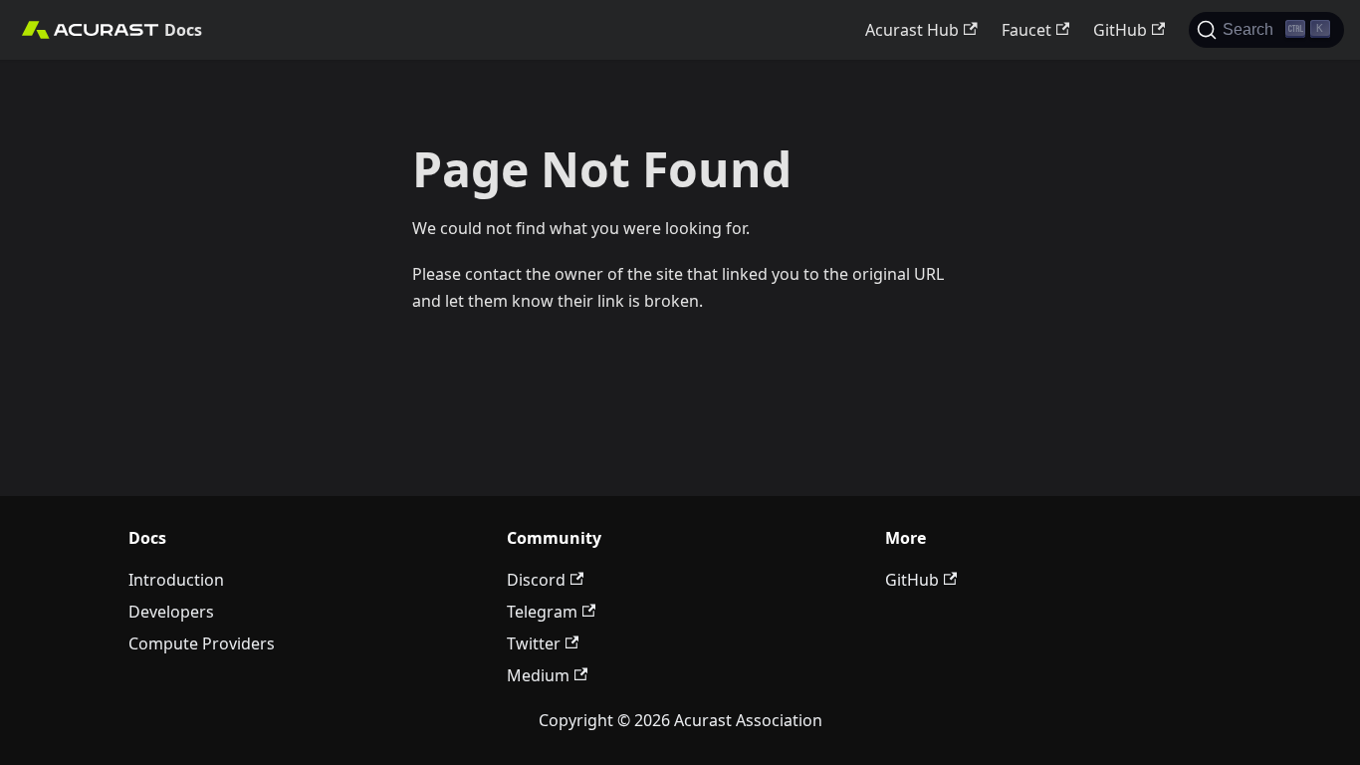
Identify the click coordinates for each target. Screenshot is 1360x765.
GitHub (1120, 30)
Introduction (176, 580)
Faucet (1026, 30)
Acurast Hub (912, 30)
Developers (171, 612)
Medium (538, 675)
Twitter (534, 643)
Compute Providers (201, 643)
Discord (536, 580)
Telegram (542, 612)
